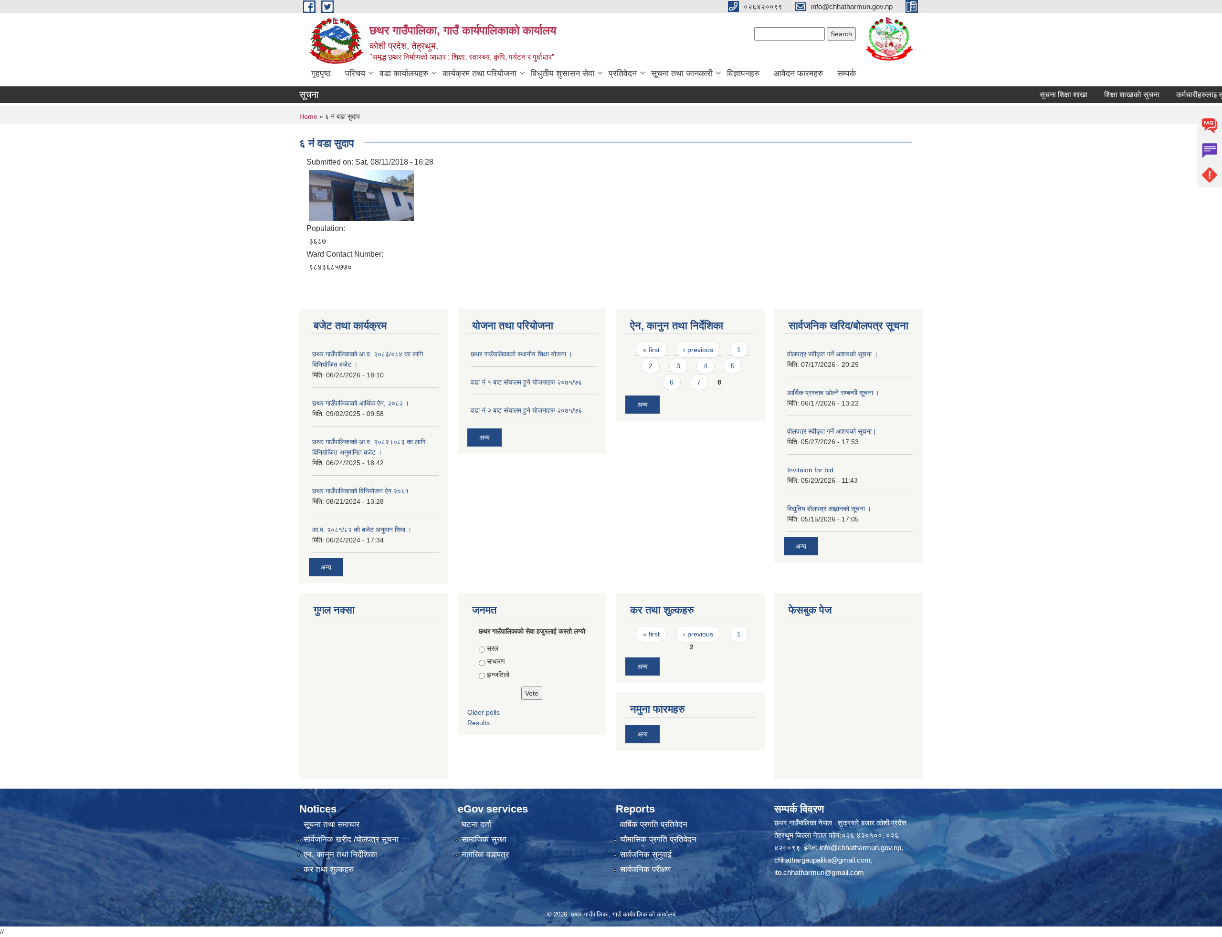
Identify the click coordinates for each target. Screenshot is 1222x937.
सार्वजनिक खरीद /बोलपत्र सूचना (351, 839)
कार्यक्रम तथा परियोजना (479, 73)
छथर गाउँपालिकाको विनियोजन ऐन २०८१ (360, 491)
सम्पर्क (846, 73)
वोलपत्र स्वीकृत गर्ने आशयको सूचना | (831, 431)
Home (308, 116)
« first (651, 350)
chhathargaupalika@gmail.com (822, 860)
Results (478, 723)
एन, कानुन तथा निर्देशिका (340, 854)
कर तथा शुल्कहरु (329, 869)
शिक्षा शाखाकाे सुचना (1107, 95)
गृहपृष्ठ (321, 73)
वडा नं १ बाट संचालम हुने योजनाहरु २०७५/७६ (526, 382)
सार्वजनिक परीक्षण (645, 869)
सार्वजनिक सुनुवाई (646, 854)
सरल (492, 648)
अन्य (326, 567)
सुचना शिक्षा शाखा (1039, 95)
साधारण (496, 661)
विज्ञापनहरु (743, 73)
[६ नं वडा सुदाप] (361, 195)
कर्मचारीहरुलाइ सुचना (1181, 95)
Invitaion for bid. (811, 470)
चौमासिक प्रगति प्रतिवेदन (658, 839)
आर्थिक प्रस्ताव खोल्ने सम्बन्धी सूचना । (833, 392)
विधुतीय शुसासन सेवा (562, 73)
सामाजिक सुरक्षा (484, 839)
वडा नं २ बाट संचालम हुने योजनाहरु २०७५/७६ (526, 410)
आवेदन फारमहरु (798, 73)
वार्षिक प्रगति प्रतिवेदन (653, 824)
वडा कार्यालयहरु (403, 73)
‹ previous (698, 350)
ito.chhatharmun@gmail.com (819, 872)
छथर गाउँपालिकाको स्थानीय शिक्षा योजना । (521, 354)
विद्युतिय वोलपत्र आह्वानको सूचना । (829, 508)
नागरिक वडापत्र (485, 854)
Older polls (483, 712)
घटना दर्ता (476, 824)
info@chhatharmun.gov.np (860, 847)
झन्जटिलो (498, 674)
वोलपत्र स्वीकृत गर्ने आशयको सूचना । (832, 354)
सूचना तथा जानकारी (682, 73)
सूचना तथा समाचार (331, 824)
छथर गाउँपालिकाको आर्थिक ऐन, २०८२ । (360, 403)
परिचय (355, 73)
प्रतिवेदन (623, 73)
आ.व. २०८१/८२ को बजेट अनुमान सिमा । (361, 529)
